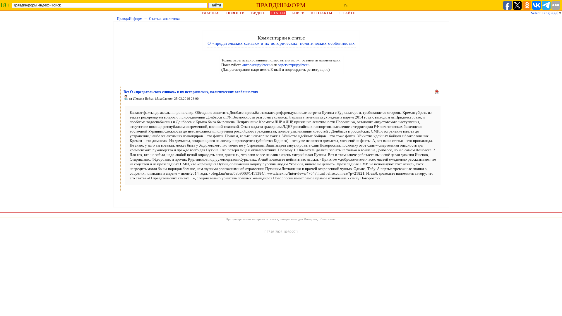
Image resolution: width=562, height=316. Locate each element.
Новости (235, 13)
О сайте (347, 13)
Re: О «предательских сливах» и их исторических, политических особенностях (191, 92)
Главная (211, 13)
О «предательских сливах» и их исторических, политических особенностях (281, 43)
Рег (346, 5)
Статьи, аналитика (164, 18)
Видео (257, 13)
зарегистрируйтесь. (294, 65)
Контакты (321, 13)
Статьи (278, 13)
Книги (298, 13)
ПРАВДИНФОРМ (281, 5)
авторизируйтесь (256, 65)
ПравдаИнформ (129, 18)
